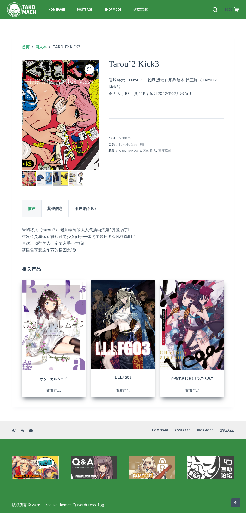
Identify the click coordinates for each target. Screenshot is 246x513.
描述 (32, 208)
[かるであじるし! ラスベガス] (192, 325)
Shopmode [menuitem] (113, 9)
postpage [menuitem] (84, 9)
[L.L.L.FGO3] (123, 324)
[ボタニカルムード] (54, 325)
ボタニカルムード (53, 378)
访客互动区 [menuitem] (141, 9)
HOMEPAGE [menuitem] (56, 9)
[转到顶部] (235, 502)
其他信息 (55, 208)
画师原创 (165, 150)
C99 (122, 150)
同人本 (124, 144)
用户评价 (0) (85, 208)
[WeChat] (22, 430)
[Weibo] (14, 430)
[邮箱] (31, 430)
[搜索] (215, 9)
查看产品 (53, 390)
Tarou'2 (134, 150)
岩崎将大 (149, 150)
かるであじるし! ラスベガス (192, 378)
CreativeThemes (57, 504)
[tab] (32, 208)
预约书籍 (137, 144)
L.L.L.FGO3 (123, 377)
